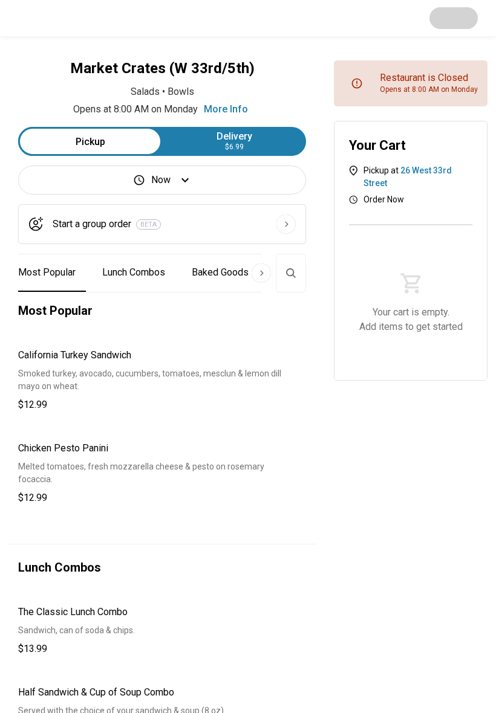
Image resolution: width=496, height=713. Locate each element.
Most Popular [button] (47, 272)
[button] (162, 380)
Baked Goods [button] (220, 272)
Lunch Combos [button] (133, 272)
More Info (226, 109)
